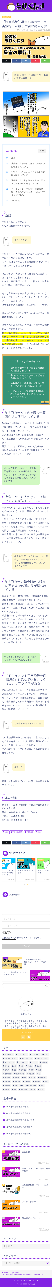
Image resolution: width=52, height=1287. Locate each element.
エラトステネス (22, 1054)
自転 (16, 1085)
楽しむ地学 (6, 17)
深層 (24, 1077)
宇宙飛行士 (29, 832)
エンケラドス (35, 1054)
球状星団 (7, 1081)
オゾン (46, 1054)
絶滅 (46, 1081)
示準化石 (37, 1081)
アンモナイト (9, 1054)
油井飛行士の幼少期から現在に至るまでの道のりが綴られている (28, 182)
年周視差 (23, 1070)
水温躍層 (7, 1077)
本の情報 (15, 200)
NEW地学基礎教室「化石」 (18, 1107)
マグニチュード (9, 1062)
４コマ (41, 1089)
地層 (14, 1066)
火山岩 (33, 1077)
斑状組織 (31, 1074)
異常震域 (17, 1081)
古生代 (7, 1066)
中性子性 (34, 1062)
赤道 (14, 1089)
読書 (39, 832)
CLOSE (42, 150)
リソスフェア (23, 1062)
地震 (22, 1066)
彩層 (32, 1070)
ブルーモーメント (42, 1058)
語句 (42, 1085)
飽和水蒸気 (24, 1089)
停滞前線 (44, 1062)
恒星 (39, 1070)
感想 (13, 158)
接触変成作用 (20, 1074)
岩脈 (14, 1070)
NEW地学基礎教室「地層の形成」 (21, 1120)
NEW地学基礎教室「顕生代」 (19, 1134)
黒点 (33, 1089)
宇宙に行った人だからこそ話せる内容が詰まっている (28, 173)
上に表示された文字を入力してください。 (22, 938)
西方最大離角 (32, 1085)
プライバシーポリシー (24, 1280)
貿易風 (7, 1089)
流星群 (17, 1077)
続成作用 (7, 1085)
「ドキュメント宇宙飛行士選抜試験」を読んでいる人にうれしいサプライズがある (28, 192)
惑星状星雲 (8, 1074)
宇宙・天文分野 (17, 832)
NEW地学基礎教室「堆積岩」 (19, 1113)
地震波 (30, 1066)
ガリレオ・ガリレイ (11, 1058)
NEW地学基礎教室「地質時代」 (20, 1127)
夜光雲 (39, 1066)
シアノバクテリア (26, 1058)
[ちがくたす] (26, 10)
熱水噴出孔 (42, 1077)
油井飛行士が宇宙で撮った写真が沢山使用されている (28, 165)
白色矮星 (27, 1081)
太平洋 (7, 1070)
